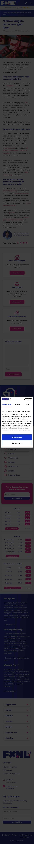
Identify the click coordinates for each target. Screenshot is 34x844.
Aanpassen (16, 443)
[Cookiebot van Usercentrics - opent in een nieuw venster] (24, 399)
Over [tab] (28, 404)
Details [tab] (17, 404)
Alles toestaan (17, 437)
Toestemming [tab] (6, 404)
